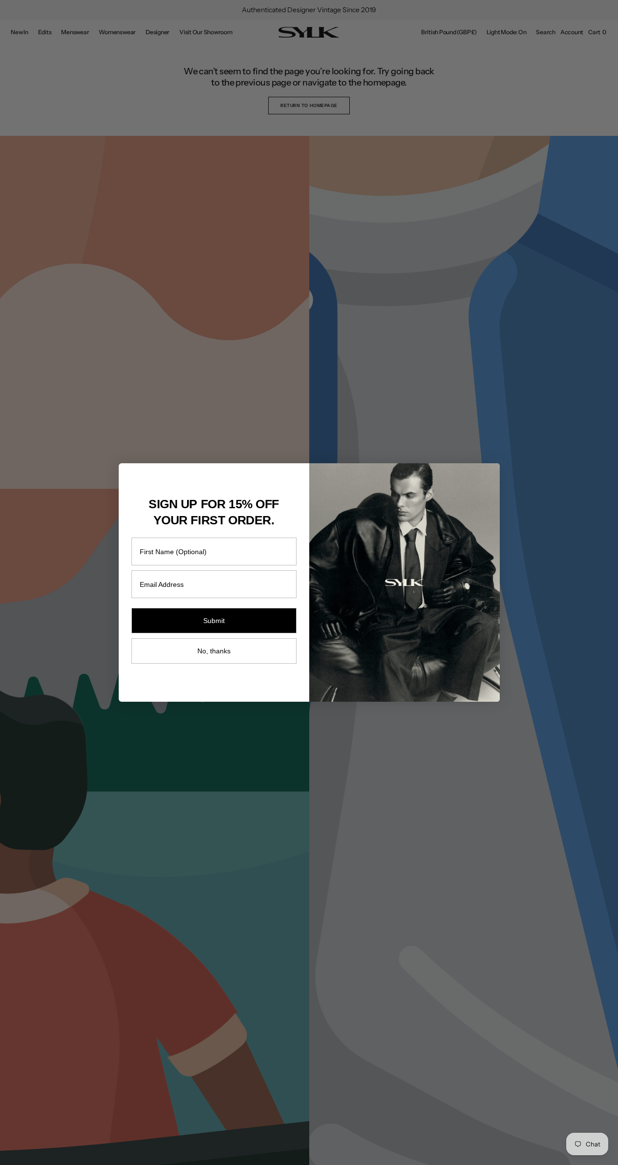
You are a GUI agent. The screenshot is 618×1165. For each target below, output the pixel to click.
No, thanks (214, 651)
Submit (214, 621)
